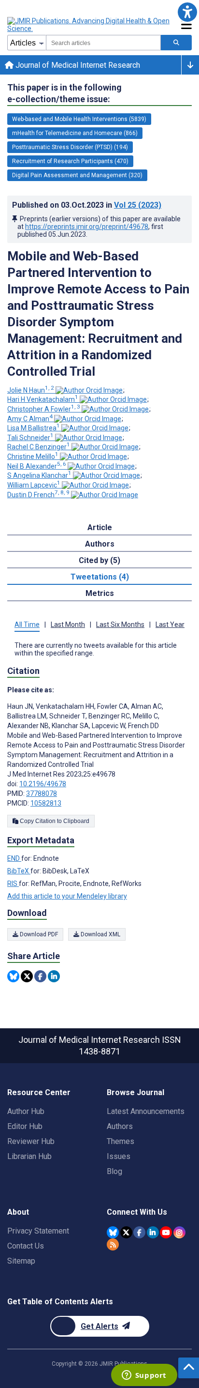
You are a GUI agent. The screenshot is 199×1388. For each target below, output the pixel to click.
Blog (114, 1171)
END (14, 858)
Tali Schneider (30, 438)
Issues (118, 1156)
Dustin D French (38, 495)
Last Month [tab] (68, 624)
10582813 (45, 803)
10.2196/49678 (42, 784)
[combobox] (103, 42)
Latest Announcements (146, 1111)
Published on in (86, 205)
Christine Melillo (32, 456)
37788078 (41, 793)
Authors (120, 1126)
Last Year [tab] (170, 624)
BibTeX (18, 871)
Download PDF (38, 934)
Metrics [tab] (99, 593)
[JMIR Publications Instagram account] (179, 1232)
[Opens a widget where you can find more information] (144, 1376)
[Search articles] (176, 42)
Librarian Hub (29, 1156)
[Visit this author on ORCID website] (89, 390)
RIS (13, 883)
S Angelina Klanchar (39, 475)
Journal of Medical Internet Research (77, 65)
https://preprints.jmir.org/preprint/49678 (86, 226)
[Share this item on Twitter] (27, 976)
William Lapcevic (33, 485)
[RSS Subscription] (113, 1244)
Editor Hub (25, 1126)
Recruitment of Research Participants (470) (70, 161)
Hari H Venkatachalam (42, 399)
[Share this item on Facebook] (40, 976)
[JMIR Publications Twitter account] (126, 1232)
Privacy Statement (38, 1230)
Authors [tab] (99, 544)
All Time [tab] (27, 624)
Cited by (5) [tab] (99, 560)
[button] (187, 12)
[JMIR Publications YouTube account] (166, 1232)
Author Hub (25, 1111)
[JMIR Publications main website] (89, 24)
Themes (120, 1141)
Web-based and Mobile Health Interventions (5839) (79, 119)
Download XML (99, 934)
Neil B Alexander (36, 466)
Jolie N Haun (30, 390)
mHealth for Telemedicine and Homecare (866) (75, 133)
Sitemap (21, 1261)
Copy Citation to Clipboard (53, 821)
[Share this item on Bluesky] (13, 976)
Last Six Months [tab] (120, 624)
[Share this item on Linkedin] (54, 976)
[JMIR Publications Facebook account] (139, 1232)
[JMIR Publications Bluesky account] (113, 1232)
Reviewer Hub (31, 1141)
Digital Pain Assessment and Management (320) (77, 175)
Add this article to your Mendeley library (67, 896)
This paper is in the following (64, 93)
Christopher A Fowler (43, 409)
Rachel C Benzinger (38, 447)
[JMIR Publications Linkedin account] (153, 1232)
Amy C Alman (30, 419)
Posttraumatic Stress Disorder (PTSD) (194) (70, 147)
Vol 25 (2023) (137, 205)
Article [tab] (99, 527)
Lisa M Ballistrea (33, 428)
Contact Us (25, 1246)
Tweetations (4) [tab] (100, 576)
